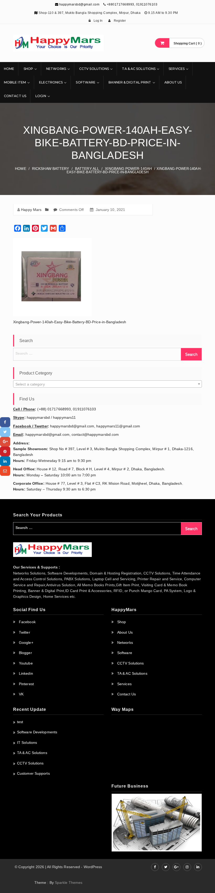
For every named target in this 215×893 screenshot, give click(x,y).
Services (177, 69)
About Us (173, 82)
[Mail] (5, 471)
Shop (28, 69)
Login (40, 96)
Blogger (25, 653)
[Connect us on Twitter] (166, 867)
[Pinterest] (5, 451)
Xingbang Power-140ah (128, 168)
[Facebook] (5, 422)
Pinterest (26, 684)
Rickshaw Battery (50, 168)
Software (85, 82)
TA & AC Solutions (138, 69)
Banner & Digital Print (130, 82)
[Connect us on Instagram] (187, 867)
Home (9, 69)
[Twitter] (5, 432)
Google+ (26, 642)
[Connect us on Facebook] (155, 867)
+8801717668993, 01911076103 (132, 4)
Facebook (27, 622)
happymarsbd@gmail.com (78, 4)
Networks (56, 69)
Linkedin (26, 673)
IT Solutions (27, 742)
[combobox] (107, 384)
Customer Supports (33, 773)
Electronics (51, 82)
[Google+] (5, 441)
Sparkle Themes (68, 882)
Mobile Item (15, 82)
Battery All (87, 168)
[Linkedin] (5, 461)
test (20, 722)
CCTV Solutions (94, 69)
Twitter (24, 632)
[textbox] (107, 384)
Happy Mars (31, 210)
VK (21, 694)
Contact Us (15, 96)
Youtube (26, 663)
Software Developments (37, 732)
